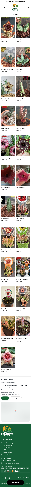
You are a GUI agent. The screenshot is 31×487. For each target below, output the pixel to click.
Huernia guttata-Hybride (21, 158)
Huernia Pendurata (20, 218)
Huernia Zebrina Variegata (7, 338)
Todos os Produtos (7, 452)
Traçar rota (5, 398)
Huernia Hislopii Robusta (21, 309)
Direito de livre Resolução (7, 443)
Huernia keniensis (5, 187)
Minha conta (7, 450)
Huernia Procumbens (6, 369)
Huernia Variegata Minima (7, 249)
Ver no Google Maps (15, 398)
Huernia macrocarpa (20, 128)
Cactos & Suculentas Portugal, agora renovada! (15, 1)
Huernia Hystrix (4, 279)
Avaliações (7, 447)
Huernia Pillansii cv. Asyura (22, 39)
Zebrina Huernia (5, 39)
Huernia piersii (19, 69)
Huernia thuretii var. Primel (7, 69)
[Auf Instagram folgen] (6, 478)
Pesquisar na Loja (7, 445)
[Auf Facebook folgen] (2, 478)
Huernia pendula (19, 99)
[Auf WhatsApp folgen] (9, 478)
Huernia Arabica (19, 249)
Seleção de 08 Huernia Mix (22, 279)
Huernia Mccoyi (5, 99)
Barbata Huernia (5, 128)
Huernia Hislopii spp (6, 158)
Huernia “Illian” (4, 309)
